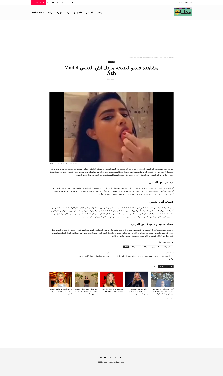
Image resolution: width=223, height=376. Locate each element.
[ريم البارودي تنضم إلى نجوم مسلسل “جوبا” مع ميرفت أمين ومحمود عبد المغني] (136, 279)
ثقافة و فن (163, 57)
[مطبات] (183, 11)
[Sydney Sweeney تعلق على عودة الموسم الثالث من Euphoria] (111, 279)
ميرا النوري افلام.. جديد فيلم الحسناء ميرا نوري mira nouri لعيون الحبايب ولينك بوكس (145, 257)
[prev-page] (171, 298)
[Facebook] (72, 2)
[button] (48, 2)
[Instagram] (67, 2)
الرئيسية (171, 57)
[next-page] (167, 298)
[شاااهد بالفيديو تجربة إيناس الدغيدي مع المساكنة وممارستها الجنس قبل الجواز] (60, 279)
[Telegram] (100, 84)
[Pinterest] (111, 84)
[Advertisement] (111, 37)
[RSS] (62, 2)
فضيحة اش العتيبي (135, 246)
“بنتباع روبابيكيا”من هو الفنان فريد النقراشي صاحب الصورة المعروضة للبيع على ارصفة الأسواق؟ (163, 291)
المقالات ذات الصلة (165, 267)
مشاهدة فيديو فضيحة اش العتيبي (151, 246)
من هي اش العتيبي (167, 246)
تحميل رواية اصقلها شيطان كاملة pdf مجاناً (93, 256)
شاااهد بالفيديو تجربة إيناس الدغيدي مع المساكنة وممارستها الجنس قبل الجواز (61, 291)
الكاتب (154, 267)
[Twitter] (57, 2)
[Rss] (101, 358)
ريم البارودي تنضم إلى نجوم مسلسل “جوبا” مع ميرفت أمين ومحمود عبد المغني (138, 291)
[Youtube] (53, 2)
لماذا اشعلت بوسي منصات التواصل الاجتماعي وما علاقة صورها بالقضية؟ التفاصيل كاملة (86, 291)
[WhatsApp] (106, 84)
